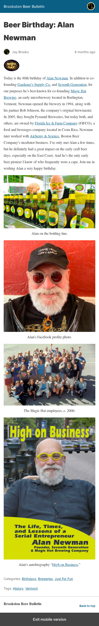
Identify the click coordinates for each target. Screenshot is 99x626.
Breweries (45, 579)
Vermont (31, 588)
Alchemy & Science (44, 135)
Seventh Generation (72, 84)
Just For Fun (64, 579)
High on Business (65, 564)
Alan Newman (57, 77)
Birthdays (29, 579)
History (18, 588)
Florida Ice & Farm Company (56, 123)
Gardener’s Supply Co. (34, 84)
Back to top (87, 606)
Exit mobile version (49, 619)
